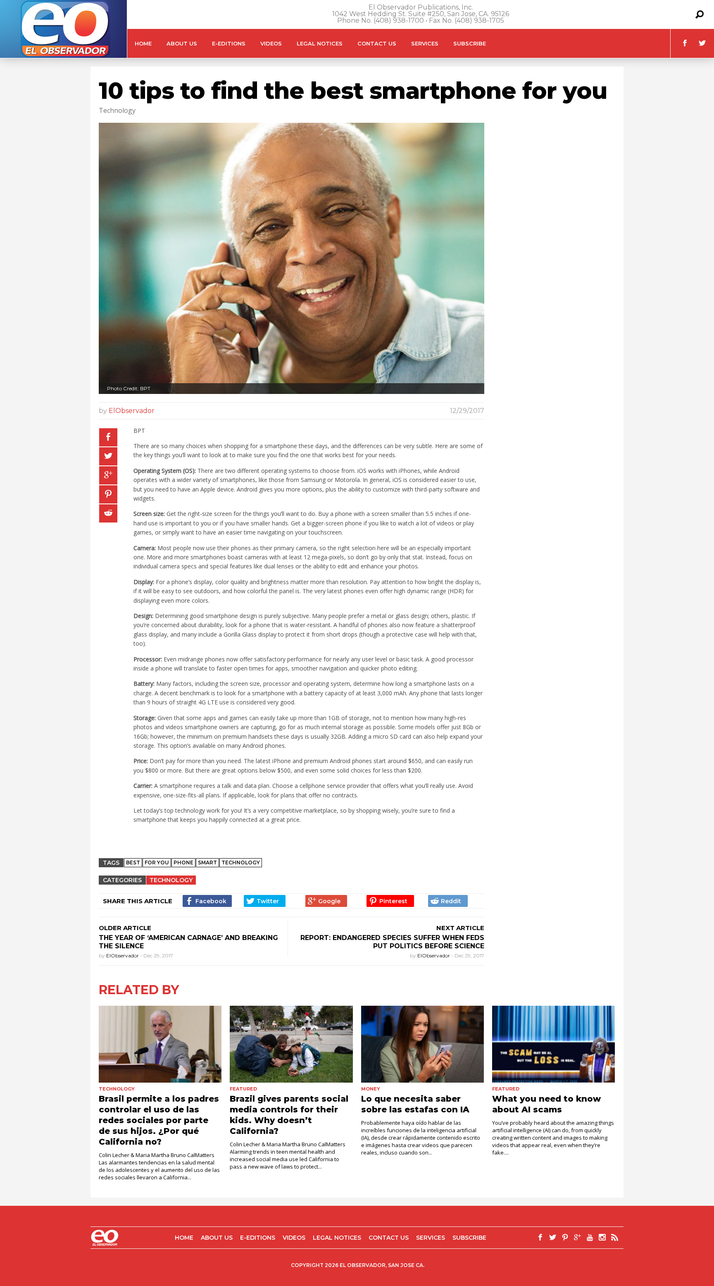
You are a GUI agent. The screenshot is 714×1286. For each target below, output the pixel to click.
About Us (182, 43)
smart (207, 862)
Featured (243, 1089)
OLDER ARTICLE (125, 928)
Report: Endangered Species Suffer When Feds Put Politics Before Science (392, 942)
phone (183, 862)
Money (370, 1089)
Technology (240, 862)
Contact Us (376, 43)
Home (143, 43)
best (133, 862)
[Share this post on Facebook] (108, 437)
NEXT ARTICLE (460, 928)
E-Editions (228, 43)
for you (157, 862)
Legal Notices (320, 43)
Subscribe (469, 43)
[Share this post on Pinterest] (108, 494)
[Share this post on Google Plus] (108, 475)
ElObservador (132, 411)
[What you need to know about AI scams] (553, 1044)
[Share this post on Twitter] (108, 456)
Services (424, 43)
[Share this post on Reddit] (108, 513)
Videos (271, 43)
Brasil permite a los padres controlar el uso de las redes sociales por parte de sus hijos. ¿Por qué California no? (159, 1120)
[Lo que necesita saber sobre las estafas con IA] (422, 1044)
